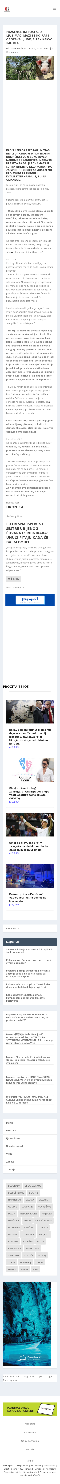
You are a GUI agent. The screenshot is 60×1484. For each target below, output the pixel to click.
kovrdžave (44, 1206)
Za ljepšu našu (21, 1465)
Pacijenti (44, 1234)
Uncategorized (14, 1146)
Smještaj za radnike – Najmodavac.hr (20, 1472)
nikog (27, 1220)
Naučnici (13, 1220)
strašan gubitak (14, 516)
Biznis (9, 1122)
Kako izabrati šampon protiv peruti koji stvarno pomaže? (28, 961)
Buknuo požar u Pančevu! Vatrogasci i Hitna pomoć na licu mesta (28, 897)
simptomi (14, 1255)
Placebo (13, 1241)
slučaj (42, 1255)
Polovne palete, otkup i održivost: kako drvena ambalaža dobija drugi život (28, 986)
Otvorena (27, 1234)
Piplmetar (50, 1469)
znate (24, 1269)
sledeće (28, 1255)
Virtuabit (29, 1469)
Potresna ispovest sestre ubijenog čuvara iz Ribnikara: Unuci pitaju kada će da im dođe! (27, 532)
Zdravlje (10, 1169)
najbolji (47, 1213)
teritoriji (26, 1262)
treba (39, 1262)
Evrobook (39, 1469)
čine (35, 1269)
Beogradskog (33, 1185)
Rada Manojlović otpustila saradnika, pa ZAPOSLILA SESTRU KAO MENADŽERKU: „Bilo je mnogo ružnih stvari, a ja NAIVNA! (29, 1038)
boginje (33, 1192)
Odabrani (14, 1227)
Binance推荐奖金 (15, 1034)
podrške (28, 1241)
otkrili (12, 1234)
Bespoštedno (16, 1192)
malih (11, 1213)
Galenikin (44, 1199)
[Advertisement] (30, 114)
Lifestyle (11, 1130)
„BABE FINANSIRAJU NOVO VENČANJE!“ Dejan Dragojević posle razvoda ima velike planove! (29, 1079)
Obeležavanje (43, 1220)
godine (12, 1206)
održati (29, 1227)
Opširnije (13, 578)
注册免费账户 (13, 1096)
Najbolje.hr (8, 1465)
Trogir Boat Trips (32, 1376)
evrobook (22, 48)
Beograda (14, 1185)
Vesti (46, 48)
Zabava (10, 1161)
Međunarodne (28, 1213)
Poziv (40, 1241)
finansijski (14, 1199)
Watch (12, 1269)
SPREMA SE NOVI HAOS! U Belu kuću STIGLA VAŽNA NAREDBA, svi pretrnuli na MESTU (28, 1017)
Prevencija (14, 1248)
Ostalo (43, 1227)
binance (10, 1057)
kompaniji (27, 1206)
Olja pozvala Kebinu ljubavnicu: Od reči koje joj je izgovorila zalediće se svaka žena (28, 1060)
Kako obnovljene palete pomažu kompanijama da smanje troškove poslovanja (25, 997)
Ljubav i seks (13, 1138)
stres (11, 1262)
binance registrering (17, 1076)
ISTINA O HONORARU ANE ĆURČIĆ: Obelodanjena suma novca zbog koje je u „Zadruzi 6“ (29, 1099)
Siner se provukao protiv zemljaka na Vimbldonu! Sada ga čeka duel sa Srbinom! (28, 846)
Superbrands (49, 1465)
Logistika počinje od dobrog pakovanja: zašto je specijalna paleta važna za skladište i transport (28, 973)
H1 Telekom (36, 1465)
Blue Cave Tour (11, 1376)
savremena (32, 1248)
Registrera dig (14, 1014)
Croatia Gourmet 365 (13, 1469)
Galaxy (30, 1199)
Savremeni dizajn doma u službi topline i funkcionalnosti (29, 951)
